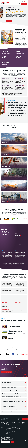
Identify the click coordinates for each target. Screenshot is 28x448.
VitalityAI (2, 427)
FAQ (22, 426)
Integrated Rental (3, 426)
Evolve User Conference (13, 432)
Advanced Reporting (18, 78)
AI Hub (12, 423)
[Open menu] (19, 3)
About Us (23, 422)
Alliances (18, 422)
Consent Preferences (10, 445)
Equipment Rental (8, 428)
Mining (7, 433)
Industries (7, 422)
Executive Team (24, 423)
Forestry (7, 429)
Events (12, 428)
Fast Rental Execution (19, 85)
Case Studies (13, 426)
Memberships (18, 428)
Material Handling (8, 432)
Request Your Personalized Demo (6, 372)
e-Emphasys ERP (3, 423)
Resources (13, 422)
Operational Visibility (5, 85)
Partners (18, 423)
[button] (14, 382)
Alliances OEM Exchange (19, 426)
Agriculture (7, 425)
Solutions (2, 422)
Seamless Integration (5, 78)
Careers (22, 1)
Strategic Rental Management (7, 92)
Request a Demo (24, 3)
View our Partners (17, 235)
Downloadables (14, 427)
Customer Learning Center (13, 419)
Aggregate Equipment (7, 424)
